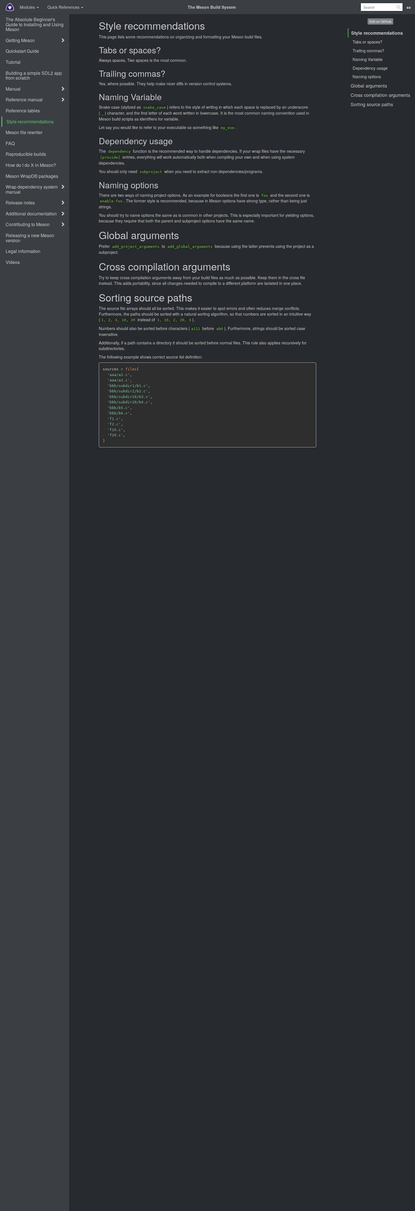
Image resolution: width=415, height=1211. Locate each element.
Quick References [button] (63, 7)
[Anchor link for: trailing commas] (168, 73)
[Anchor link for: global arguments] (183, 235)
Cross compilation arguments (380, 94)
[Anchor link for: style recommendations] (209, 26)
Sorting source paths (372, 104)
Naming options (367, 76)
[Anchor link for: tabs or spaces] (164, 50)
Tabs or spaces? (367, 42)
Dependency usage (370, 68)
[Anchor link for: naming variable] (165, 97)
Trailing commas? (368, 50)
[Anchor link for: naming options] (161, 185)
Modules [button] (28, 7)
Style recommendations (377, 33)
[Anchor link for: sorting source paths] (196, 298)
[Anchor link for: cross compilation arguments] (234, 267)
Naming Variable (368, 59)
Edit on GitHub (380, 21)
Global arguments (369, 85)
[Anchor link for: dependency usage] (176, 141)
